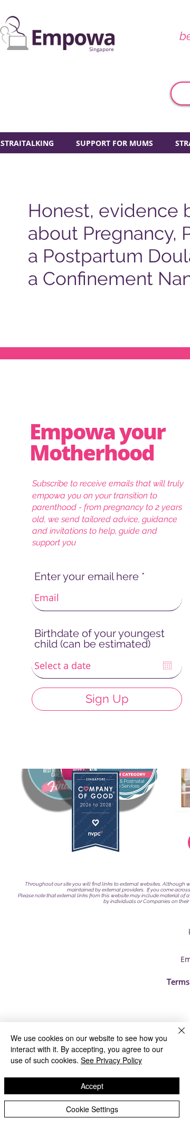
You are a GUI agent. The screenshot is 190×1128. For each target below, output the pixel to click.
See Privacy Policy (111, 1060)
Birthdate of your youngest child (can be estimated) (99, 638)
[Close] (175, 1036)
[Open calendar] (167, 665)
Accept (92, 1086)
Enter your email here (86, 576)
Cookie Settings (92, 1109)
